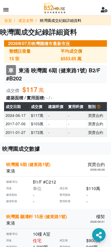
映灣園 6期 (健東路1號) (28, 164)
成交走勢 (25, 20)
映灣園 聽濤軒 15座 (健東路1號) (36, 216)
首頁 (8, 20)
